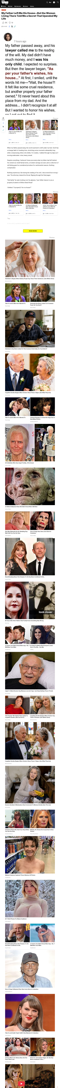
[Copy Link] (14, 26)
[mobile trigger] (57, 2)
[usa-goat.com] (4, 2)
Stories (3, 9)
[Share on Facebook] (9, 26)
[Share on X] (12, 26)
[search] (47, 2)
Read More (33, 231)
